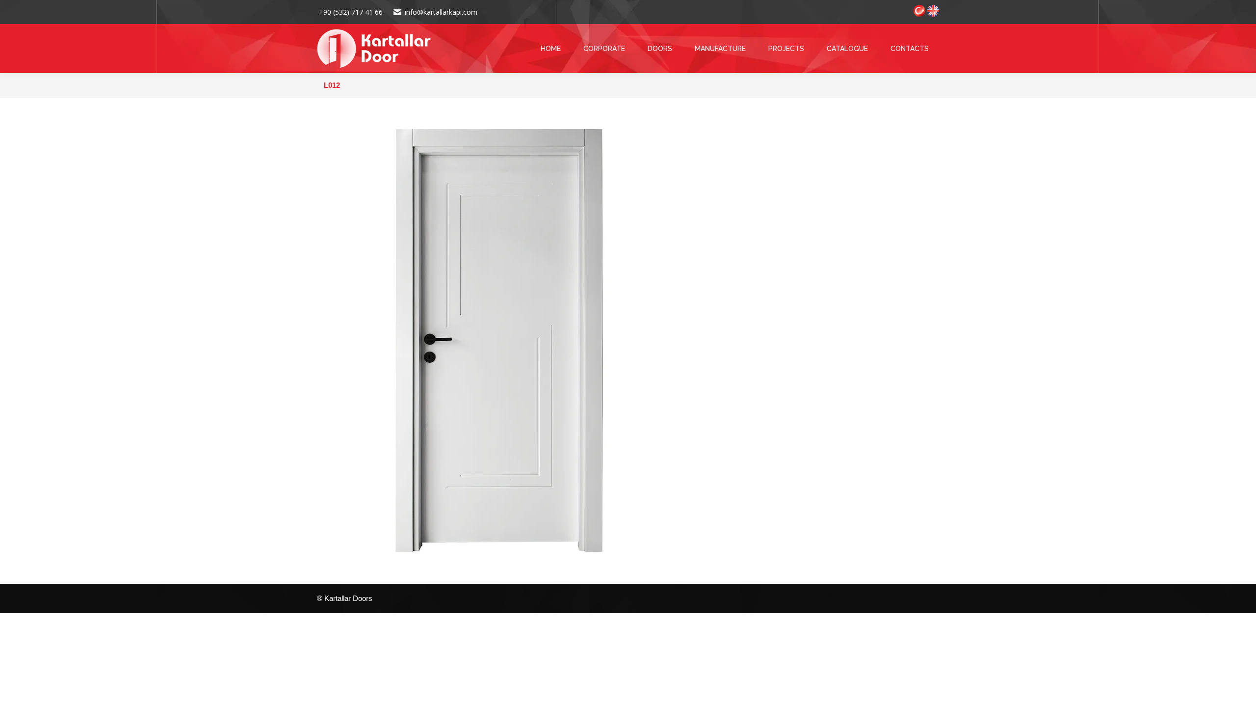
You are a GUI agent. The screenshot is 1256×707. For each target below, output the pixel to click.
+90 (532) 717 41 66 (350, 12)
